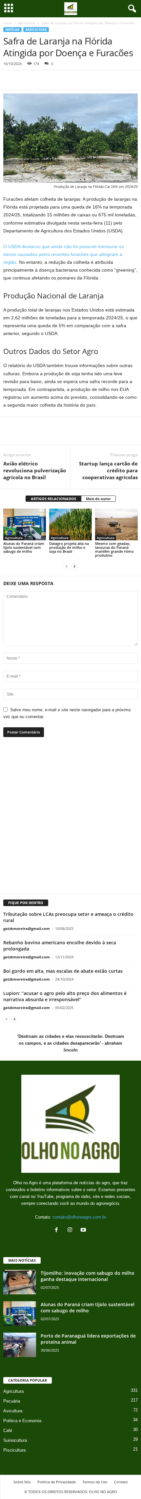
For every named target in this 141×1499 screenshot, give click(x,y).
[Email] (55, 80)
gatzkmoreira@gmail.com (26, 928)
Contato (121, 1481)
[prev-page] (66, 566)
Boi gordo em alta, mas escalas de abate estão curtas (63, 971)
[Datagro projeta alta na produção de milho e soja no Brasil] (70, 524)
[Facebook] (9, 80)
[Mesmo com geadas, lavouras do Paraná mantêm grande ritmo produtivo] (116, 524)
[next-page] (74, 566)
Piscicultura (14, 1450)
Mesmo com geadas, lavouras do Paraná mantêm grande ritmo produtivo (114, 549)
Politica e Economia (22, 1420)
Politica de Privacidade (56, 1481)
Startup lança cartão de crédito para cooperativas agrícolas (108, 470)
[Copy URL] (70, 80)
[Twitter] (24, 80)
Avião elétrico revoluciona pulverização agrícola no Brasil (34, 470)
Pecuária (11, 1401)
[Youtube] (84, 1230)
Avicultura (12, 1410)
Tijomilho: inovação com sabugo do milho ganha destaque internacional (87, 1276)
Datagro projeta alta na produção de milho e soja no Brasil (69, 547)
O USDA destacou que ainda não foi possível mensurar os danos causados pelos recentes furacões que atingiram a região (63, 254)
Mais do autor (98, 498)
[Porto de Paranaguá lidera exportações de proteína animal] (19, 1345)
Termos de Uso (95, 1481)
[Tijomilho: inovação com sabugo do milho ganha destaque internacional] (19, 1282)
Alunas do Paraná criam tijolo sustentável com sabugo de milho (23, 547)
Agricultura (26, 23)
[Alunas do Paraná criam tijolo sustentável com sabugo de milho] (24, 524)
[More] (90, 435)
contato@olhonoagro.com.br (79, 1217)
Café (7, 1430)
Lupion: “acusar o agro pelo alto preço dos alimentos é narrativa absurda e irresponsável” (65, 996)
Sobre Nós (22, 1481)
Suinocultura (15, 1440)
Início (7, 23)
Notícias (12, 29)
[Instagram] (71, 1230)
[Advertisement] (70, 819)
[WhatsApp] (40, 80)
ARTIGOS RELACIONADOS (53, 498)
